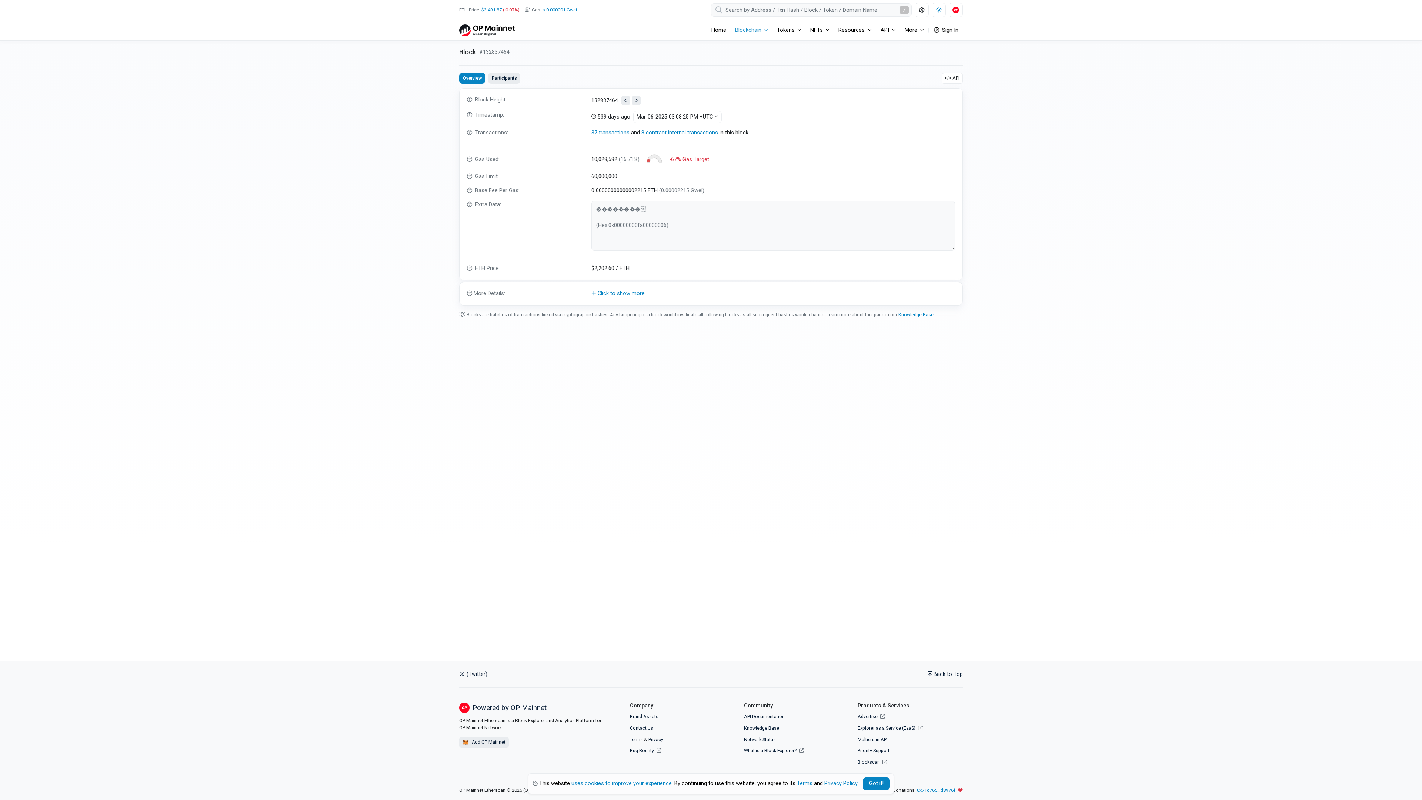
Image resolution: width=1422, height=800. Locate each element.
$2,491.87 (491, 10)
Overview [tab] (472, 78)
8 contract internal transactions (679, 133)
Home (718, 30)
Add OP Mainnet (488, 742)
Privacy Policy (840, 783)
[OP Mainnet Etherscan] (487, 30)
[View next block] (636, 100)
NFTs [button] (816, 30)
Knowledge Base (916, 314)
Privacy (655, 739)
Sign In (949, 30)
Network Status (760, 739)
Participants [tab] (504, 78)
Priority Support (873, 750)
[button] (711, 294)
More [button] (911, 30)
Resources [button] (851, 30)
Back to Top (948, 674)
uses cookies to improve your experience (621, 783)
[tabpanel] (711, 197)
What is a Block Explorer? (771, 750)
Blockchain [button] (748, 30)
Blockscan (869, 762)
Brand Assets (644, 716)
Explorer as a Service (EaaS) (887, 728)
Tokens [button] (786, 30)
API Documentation (764, 716)
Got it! (876, 783)
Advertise (868, 716)
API (955, 78)
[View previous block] (625, 100)
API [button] (885, 30)
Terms (636, 739)
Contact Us (641, 728)
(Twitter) (476, 674)
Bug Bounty (642, 750)
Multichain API (873, 739)
